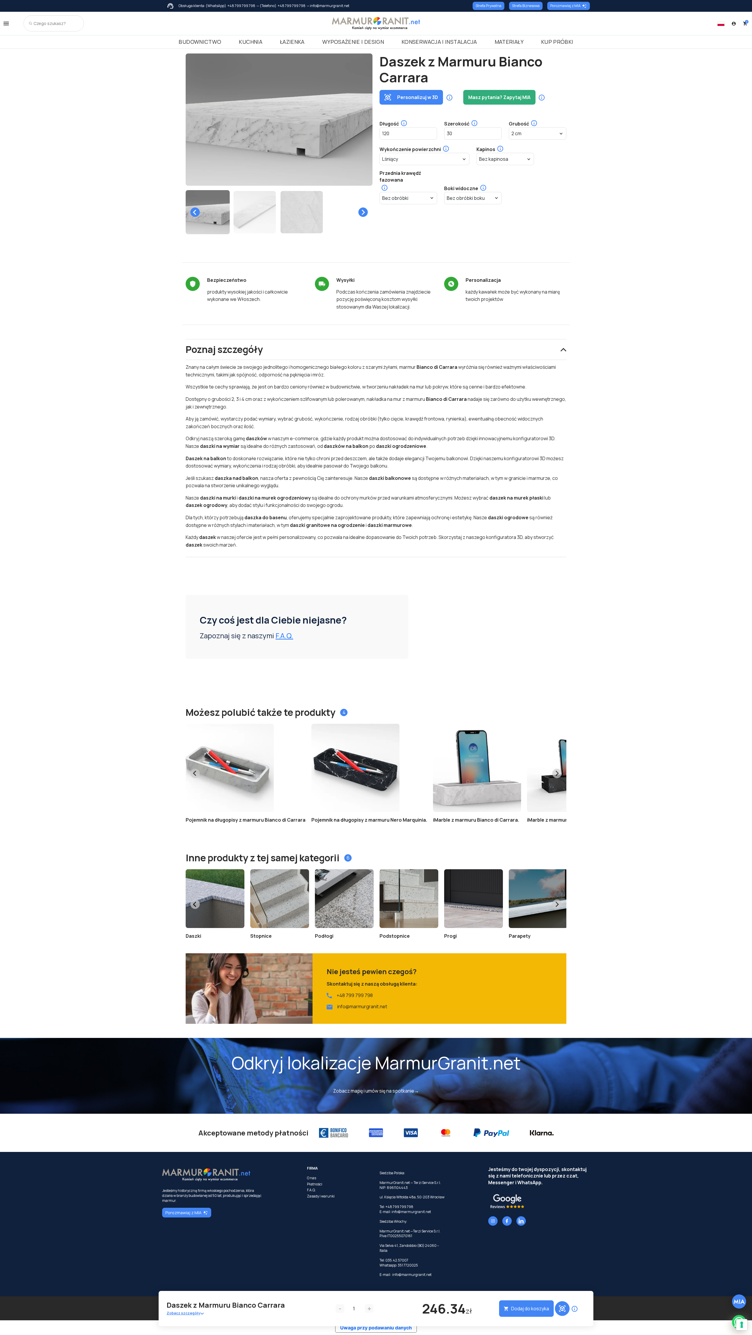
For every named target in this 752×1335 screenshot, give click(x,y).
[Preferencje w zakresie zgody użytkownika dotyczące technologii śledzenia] (741, 1324)
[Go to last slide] (195, 212)
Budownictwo (200, 41)
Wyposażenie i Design (353, 41)
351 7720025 (408, 1265)
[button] (208, 212)
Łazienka (292, 41)
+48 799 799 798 (241, 6)
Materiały (509, 41)
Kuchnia (250, 41)
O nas (311, 1178)
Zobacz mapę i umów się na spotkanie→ (376, 1091)
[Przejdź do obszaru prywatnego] (734, 23)
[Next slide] (363, 212)
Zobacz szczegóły (183, 1313)
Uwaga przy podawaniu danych (376, 1328)
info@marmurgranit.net (362, 1006)
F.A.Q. (284, 635)
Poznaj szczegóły (224, 349)
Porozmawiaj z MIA (565, 5)
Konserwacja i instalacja (439, 41)
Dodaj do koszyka (530, 1308)
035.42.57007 (396, 1260)
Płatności (314, 1184)
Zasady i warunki (321, 1196)
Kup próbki (557, 41)
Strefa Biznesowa (526, 5)
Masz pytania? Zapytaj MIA (499, 97)
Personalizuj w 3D (417, 97)
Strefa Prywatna (488, 5)
